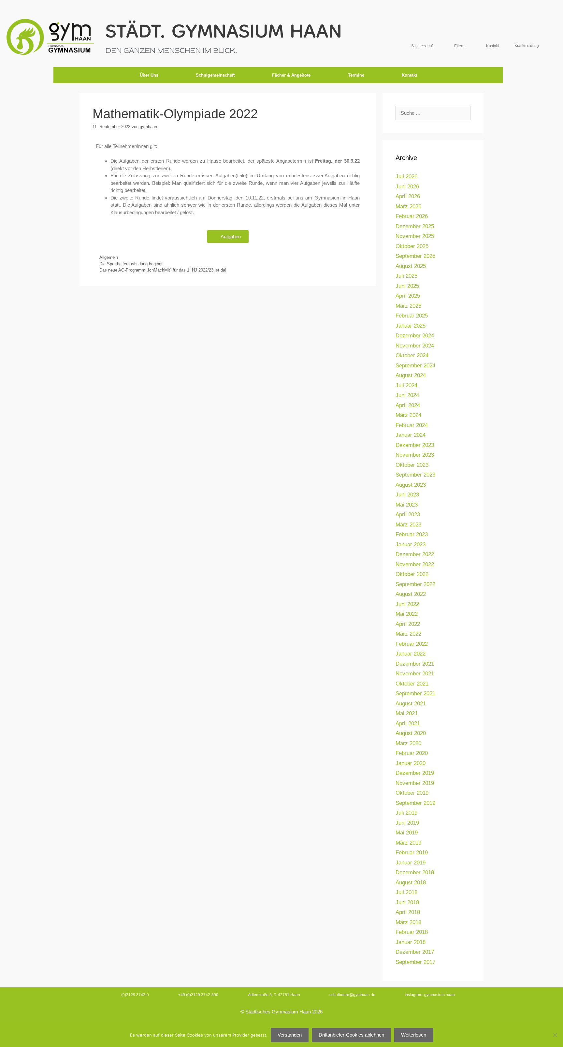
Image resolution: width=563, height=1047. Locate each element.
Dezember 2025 (415, 226)
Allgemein (108, 257)
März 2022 (408, 634)
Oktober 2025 (412, 246)
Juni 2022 (407, 604)
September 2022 (415, 584)
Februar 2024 (412, 425)
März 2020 (408, 743)
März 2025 (408, 306)
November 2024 (415, 346)
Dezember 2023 (415, 445)
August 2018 (411, 882)
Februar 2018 (412, 932)
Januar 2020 (411, 763)
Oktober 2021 (412, 684)
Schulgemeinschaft (215, 75)
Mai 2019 (407, 833)
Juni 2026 (407, 187)
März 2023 (408, 525)
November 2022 (415, 564)
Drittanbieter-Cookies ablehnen (351, 1035)
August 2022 (411, 594)
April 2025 (408, 296)
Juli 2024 (406, 385)
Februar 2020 (412, 753)
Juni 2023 (407, 495)
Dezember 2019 (415, 773)
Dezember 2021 (415, 664)
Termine (356, 75)
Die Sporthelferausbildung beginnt (131, 263)
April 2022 (408, 624)
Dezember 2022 (415, 554)
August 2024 (411, 375)
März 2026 (408, 206)
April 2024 (408, 405)
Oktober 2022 (412, 574)
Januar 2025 (411, 326)
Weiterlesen (413, 1035)
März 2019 (408, 843)
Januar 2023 (411, 544)
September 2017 (415, 962)
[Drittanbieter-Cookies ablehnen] (555, 1035)
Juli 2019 (406, 813)
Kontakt (409, 75)
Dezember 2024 (415, 335)
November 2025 (415, 236)
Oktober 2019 (412, 793)
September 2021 (415, 693)
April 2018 (408, 912)
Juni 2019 (407, 823)
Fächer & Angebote (291, 75)
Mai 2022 (407, 614)
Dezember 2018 (415, 872)
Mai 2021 (407, 713)
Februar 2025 (412, 316)
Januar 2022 (411, 654)
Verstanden (290, 1035)
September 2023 (415, 475)
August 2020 (411, 733)
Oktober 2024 (412, 355)
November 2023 (415, 455)
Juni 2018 (407, 902)
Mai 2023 (407, 505)
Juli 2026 (406, 176)
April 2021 (408, 723)
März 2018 (408, 922)
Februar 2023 (412, 534)
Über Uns (149, 75)
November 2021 (415, 674)
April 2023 (408, 514)
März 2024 (408, 415)
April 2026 (408, 196)
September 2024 (415, 365)
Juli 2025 (406, 276)
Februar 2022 (412, 644)
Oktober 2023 (412, 465)
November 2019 (415, 783)
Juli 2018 (406, 892)
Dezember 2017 (415, 952)
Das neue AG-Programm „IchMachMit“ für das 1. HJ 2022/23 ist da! (162, 270)
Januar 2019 (411, 863)
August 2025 (411, 266)
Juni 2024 (407, 395)
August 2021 (411, 703)
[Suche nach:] (433, 113)
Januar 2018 (411, 942)
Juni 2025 (407, 286)
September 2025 (415, 256)
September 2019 (415, 803)
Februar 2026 (412, 216)
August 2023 (411, 485)
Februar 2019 (412, 852)
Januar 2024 (411, 435)
